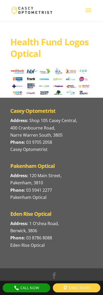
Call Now (29, 287)
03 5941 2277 (39, 190)
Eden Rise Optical (27, 245)
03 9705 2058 (39, 142)
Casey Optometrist (29, 149)
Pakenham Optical (28, 197)
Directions (79, 287)
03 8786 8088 (39, 238)
